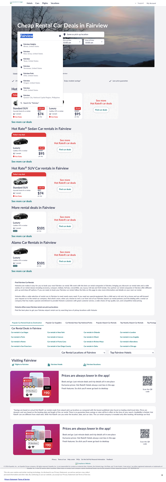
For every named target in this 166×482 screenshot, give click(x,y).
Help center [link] (71, 459)
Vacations (55, 3)
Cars (37, 3)
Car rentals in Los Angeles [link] (129, 337)
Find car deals (101, 110)
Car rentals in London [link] (128, 332)
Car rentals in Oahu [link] (91, 346)
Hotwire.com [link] (17, 73)
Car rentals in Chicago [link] (128, 346)
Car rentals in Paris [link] (18, 337)
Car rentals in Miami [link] (91, 337)
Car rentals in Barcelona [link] (129, 342)
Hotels (29, 3)
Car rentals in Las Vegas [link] (19, 332)
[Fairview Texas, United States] (40, 60)
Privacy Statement (10, 479)
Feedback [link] (110, 459)
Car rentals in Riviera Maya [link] (94, 342)
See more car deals (22, 122)
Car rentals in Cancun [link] (55, 337)
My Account (151, 3)
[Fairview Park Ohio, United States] (40, 74)
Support (141, 3)
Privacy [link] (54, 459)
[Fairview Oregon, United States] (40, 82)
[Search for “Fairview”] (40, 103)
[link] (29, 364)
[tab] (27, 323)
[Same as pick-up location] (83, 34)
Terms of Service (24, 479)
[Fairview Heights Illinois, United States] (40, 45)
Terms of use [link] (62, 459)
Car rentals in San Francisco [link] (21, 346)
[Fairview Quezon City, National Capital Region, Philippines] (40, 96)
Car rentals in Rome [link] (18, 342)
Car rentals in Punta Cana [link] (56, 342)
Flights (45, 3)
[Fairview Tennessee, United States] (40, 67)
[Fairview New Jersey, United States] (40, 52)
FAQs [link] (78, 459)
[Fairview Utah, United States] (40, 89)
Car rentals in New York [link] (56, 332)
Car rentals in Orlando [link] (92, 332)
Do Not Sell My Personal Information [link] (93, 459)
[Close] (162, 475)
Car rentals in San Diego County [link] (59, 346)
